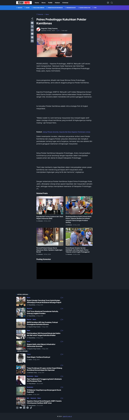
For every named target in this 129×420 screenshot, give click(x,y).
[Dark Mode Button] (108, 3)
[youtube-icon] (21, 408)
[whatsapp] (32, 30)
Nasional (29, 308)
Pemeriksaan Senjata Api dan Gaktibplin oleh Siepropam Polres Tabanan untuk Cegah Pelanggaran (78, 250)
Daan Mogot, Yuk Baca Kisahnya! (38, 357)
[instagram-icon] (17, 408)
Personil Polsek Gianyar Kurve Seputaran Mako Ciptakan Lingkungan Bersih (49, 250)
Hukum (57, 3)
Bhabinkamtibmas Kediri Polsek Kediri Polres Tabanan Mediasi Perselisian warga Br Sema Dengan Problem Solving (78, 219)
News (44, 3)
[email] (32, 40)
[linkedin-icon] (24, 408)
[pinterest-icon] (28, 408)
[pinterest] (32, 37)
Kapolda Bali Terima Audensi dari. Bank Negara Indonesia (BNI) (49, 217)
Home (37, 3)
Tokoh (29, 354)
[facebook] (32, 22)
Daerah (29, 319)
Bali (28, 398)
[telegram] (32, 33)
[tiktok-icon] (31, 408)
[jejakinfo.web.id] (24, 2)
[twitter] (32, 26)
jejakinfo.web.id (67, 416)
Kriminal (65, 3)
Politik (50, 3)
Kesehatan (30, 376)
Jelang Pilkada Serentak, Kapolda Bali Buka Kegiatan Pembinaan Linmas (66, 132)
